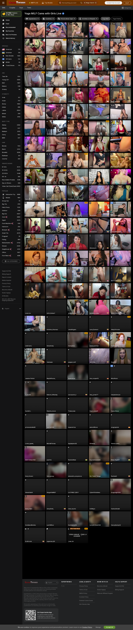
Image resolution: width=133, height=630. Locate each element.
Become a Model (7, 289)
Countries (49, 19)
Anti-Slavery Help (84, 604)
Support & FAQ (6, 271)
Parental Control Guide (86, 600)
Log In (127, 3)
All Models (5, 296)
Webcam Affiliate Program (105, 593)
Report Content (6, 277)
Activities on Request (88, 19)
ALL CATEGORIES (12, 261)
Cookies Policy (83, 597)
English (50, 582)
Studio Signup (6, 293)
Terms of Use (6, 286)
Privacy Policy (6, 283)
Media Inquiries (6, 280)
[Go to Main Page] (17, 3)
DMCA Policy (83, 593)
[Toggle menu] (3, 3)
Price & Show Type (67, 19)
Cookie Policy (87, 627)
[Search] (81, 2)
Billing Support (6, 274)
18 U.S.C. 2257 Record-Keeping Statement (9, 299)
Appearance (33, 19)
